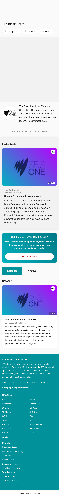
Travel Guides (8, 472)
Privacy (34, 382)
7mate (5, 437)
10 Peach (34, 408)
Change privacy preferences (16, 387)
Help (14, 382)
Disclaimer (23, 382)
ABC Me (6, 424)
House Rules (8, 460)
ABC (4, 399)
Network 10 (35, 404)
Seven (32, 399)
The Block (6, 455)
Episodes (12, 271)
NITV (32, 420)
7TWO (32, 433)
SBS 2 (5, 433)
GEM (4, 416)
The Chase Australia (11, 468)
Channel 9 (6, 404)
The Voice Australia (10, 480)
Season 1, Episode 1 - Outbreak (20, 319)
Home (21, 494)
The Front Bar (8, 476)
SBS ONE (34, 412)
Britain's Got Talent (10, 464)
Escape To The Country (12, 451)
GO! (31, 416)
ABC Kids (6, 428)
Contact (5, 382)
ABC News (34, 428)
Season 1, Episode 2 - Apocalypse (22, 196)
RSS (43, 382)
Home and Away (9, 447)
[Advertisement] (29, 69)
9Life (4, 420)
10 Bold (5, 408)
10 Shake (6, 412)
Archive (32, 271)
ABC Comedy (36, 424)
